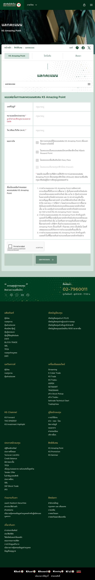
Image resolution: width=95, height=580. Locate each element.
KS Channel (10, 412)
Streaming (52, 369)
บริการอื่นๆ (52, 435)
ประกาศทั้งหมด (10, 452)
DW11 (6, 339)
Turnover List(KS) (11, 455)
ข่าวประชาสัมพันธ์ (10, 530)
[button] (91, 5)
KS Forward (9, 417)
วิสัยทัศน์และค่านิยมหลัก (13, 537)
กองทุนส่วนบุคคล (10, 353)
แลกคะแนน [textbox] (10, 84)
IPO (6, 489)
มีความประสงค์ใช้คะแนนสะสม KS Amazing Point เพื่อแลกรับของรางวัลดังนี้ (64, 142)
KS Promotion (54, 452)
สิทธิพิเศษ (18, 47)
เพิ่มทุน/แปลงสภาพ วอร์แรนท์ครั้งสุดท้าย (19, 469)
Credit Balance (10, 458)
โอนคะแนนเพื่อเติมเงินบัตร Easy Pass (55, 160)
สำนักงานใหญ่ (53, 503)
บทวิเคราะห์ (9, 364)
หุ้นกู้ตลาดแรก (9, 332)
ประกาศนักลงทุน (12, 442)
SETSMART (53, 387)
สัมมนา (78, 56)
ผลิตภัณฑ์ (9, 312)
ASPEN (51, 383)
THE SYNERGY (10, 421)
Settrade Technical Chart (58, 401)
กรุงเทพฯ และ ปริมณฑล (57, 506)
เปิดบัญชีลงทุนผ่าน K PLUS (58, 318)
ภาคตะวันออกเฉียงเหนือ (57, 517)
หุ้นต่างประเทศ (9, 325)
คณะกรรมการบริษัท (11, 541)
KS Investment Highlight (14, 424)
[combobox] (47, 84)
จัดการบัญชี (52, 424)
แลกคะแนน (29, 47)
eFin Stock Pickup (55, 394)
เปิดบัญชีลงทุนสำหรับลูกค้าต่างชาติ (60, 325)
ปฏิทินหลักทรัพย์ (10, 448)
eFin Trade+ (53, 397)
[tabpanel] (47, 166)
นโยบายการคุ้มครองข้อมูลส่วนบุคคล (17, 547)
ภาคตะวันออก (53, 513)
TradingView (53, 404)
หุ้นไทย (7, 318)
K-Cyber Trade (54, 373)
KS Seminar (53, 455)
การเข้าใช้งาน (53, 417)
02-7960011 (75, 289)
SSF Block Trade (11, 486)
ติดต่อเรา (52, 497)
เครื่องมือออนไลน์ (56, 364)
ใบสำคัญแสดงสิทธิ (11, 476)
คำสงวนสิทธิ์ (55, 576)
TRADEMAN (53, 390)
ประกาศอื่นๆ (8, 479)
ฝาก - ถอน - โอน (54, 421)
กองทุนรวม (8, 322)
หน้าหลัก (7, 47)
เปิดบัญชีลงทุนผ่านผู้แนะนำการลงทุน (61, 322)
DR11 (6, 356)
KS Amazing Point (17, 56)
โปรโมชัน (47, 56)
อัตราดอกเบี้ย (9, 462)
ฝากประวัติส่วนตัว (10, 506)
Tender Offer (9, 472)
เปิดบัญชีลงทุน (55, 312)
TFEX (6, 349)
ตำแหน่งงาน (8, 510)
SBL (6, 346)
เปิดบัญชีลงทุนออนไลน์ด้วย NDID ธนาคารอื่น (64, 328)
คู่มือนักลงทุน (54, 412)
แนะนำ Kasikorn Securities (15, 503)
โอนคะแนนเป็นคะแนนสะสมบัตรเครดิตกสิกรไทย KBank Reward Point (62, 152)
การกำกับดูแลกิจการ (11, 544)
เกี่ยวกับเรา (9, 525)
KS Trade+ (52, 380)
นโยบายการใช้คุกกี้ (42, 576)
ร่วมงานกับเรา (10, 497)
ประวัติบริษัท (9, 534)
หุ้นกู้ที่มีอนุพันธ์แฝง (11, 335)
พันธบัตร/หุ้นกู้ (9, 328)
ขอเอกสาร (52, 428)
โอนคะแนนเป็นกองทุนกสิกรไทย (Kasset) (56, 167)
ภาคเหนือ (51, 510)
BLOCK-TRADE (10, 342)
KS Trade (52, 376)
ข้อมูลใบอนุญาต (10, 551)
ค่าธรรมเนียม (53, 431)
